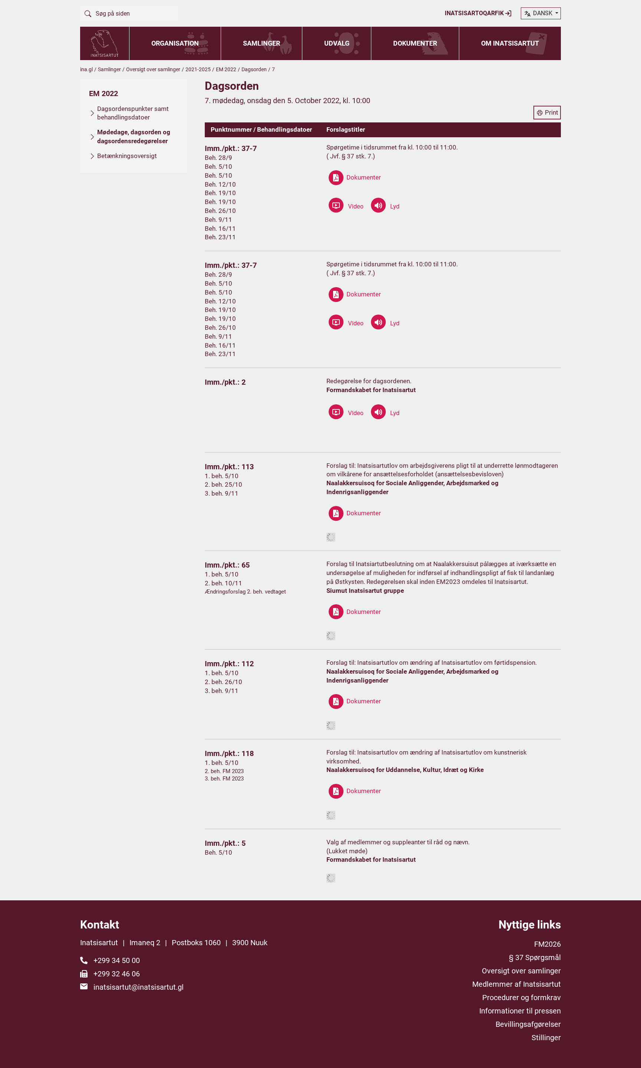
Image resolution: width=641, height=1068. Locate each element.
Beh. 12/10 (220, 184)
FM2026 (547, 944)
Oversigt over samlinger (153, 69)
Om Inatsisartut (510, 43)
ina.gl (86, 69)
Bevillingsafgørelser (528, 1024)
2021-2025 (198, 69)
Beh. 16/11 (220, 228)
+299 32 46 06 (116, 973)
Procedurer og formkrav (521, 997)
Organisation (175, 43)
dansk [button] (543, 13)
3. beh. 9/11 (222, 493)
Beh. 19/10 (220, 193)
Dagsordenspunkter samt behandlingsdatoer (133, 113)
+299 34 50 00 (116, 960)
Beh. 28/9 (218, 157)
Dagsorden (254, 69)
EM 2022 (226, 69)
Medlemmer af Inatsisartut (516, 984)
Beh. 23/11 (220, 237)
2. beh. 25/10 (223, 484)
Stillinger (546, 1037)
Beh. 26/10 (220, 210)
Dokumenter (415, 43)
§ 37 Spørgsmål (535, 957)
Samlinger (261, 43)
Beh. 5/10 (218, 166)
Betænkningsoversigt (127, 156)
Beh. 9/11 (218, 219)
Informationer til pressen (520, 1010)
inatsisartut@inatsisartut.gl (138, 987)
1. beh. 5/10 (222, 476)
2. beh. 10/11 (223, 583)
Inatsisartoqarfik (475, 13)
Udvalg (336, 43)
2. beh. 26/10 (223, 682)
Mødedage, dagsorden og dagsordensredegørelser (133, 136)
